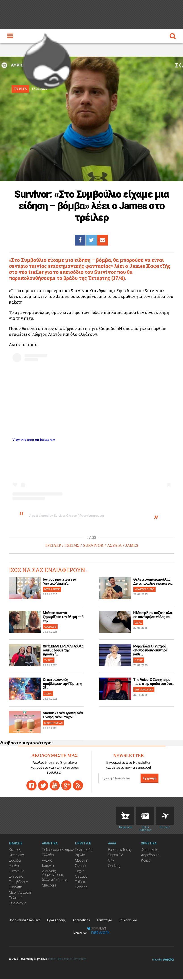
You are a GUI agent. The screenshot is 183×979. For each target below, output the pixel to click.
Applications (81, 920)
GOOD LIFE (50, 626)
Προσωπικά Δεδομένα (24, 920)
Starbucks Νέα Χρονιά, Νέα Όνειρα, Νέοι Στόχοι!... (63, 715)
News (145, 816)
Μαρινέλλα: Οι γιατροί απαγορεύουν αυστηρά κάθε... (150, 650)
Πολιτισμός (83, 850)
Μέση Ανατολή (20, 892)
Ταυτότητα (104, 920)
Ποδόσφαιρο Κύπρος (58, 850)
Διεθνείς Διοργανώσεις (53, 873)
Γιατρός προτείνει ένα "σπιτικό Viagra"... (59, 581)
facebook (31, 785)
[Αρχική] (46, 60)
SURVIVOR (93, 545)
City (111, 860)
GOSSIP (139, 660)
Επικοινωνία (128, 920)
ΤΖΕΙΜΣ (72, 545)
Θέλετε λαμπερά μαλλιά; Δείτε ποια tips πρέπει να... (153, 581)
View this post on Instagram (33, 439)
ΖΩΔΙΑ (48, 693)
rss (78, 785)
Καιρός (146, 860)
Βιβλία (80, 855)
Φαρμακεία (149, 850)
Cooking (81, 887)
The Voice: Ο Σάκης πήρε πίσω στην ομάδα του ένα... (153, 682)
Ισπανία (48, 866)
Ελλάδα (15, 860)
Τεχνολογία (17, 903)
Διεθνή (14, 866)
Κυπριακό (16, 855)
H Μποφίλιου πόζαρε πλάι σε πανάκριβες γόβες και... (153, 615)
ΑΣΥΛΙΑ (114, 545)
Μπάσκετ (49, 885)
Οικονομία (16, 871)
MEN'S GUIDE (52, 589)
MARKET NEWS (53, 723)
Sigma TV (115, 855)
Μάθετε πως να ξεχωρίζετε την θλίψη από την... (63, 617)
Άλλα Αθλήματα (54, 880)
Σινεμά (80, 866)
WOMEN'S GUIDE (144, 589)
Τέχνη (80, 871)
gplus (66, 785)
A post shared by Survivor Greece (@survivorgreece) (66, 515)
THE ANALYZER (144, 689)
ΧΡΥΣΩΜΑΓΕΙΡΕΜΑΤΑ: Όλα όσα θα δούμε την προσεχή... (63, 650)
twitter (43, 785)
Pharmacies (125, 816)
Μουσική (81, 860)
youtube (55, 785)
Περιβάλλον (18, 882)
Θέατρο (81, 876)
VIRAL (138, 622)
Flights (165, 816)
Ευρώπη (15, 887)
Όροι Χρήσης (56, 920)
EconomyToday (120, 850)
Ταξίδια (80, 882)
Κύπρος (15, 850)
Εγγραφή (149, 778)
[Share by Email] (102, 240)
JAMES (131, 545)
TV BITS (48, 660)
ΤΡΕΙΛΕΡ (53, 545)
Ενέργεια (16, 876)
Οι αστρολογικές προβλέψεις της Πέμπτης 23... (62, 684)
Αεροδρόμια (150, 855)
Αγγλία (47, 860)
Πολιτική (16, 898)
